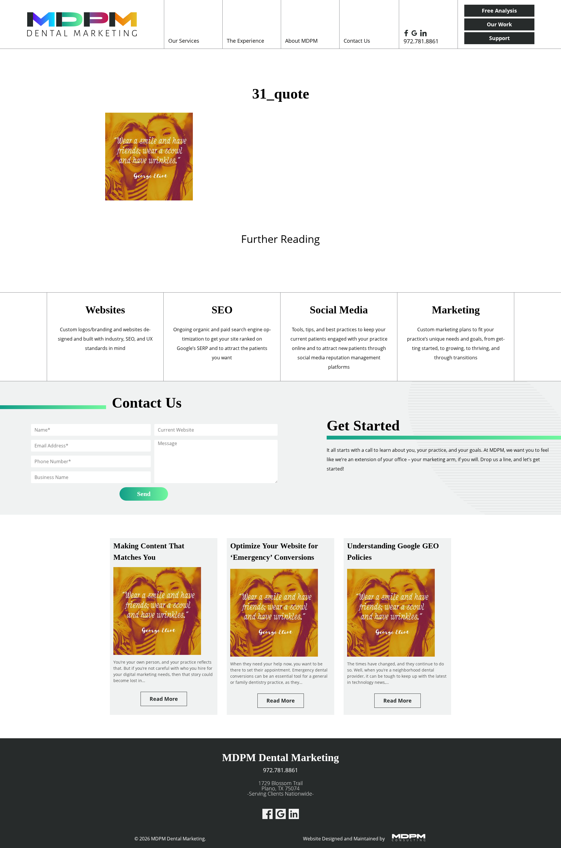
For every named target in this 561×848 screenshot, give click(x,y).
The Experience (245, 40)
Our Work (499, 24)
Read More (164, 698)
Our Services (183, 40)
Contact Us (357, 40)
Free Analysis (499, 10)
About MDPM (301, 40)
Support (499, 38)
